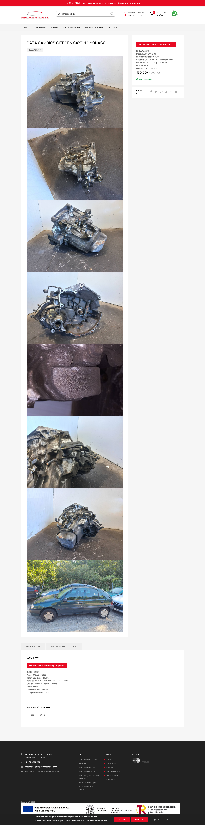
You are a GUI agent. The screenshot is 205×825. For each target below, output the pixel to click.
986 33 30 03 (135, 15)
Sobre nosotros (71, 27)
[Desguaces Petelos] (33, 15)
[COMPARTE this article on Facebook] (150, 92)
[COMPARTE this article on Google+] (160, 92)
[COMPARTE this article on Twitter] (155, 92)
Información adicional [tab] (63, 646)
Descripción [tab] (33, 646)
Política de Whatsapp (88, 771)
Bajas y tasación (94, 27)
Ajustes (156, 819)
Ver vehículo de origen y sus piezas (158, 44)
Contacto (113, 27)
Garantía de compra (87, 782)
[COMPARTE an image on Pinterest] (165, 92)
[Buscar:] (85, 14)
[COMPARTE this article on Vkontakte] (171, 92)
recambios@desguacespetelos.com (41, 767)
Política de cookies (87, 767)
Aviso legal (83, 763)
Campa (54, 27)
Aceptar (122, 819)
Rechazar (139, 819)
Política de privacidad (88, 759)
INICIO (26, 27)
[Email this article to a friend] (176, 92)
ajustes (104, 820)
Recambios (40, 27)
